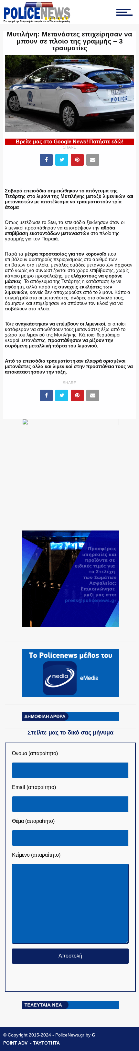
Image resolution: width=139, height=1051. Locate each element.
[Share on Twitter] (61, 160)
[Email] (92, 160)
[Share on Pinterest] (77, 160)
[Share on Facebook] (46, 160)
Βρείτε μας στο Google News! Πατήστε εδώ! (69, 141)
